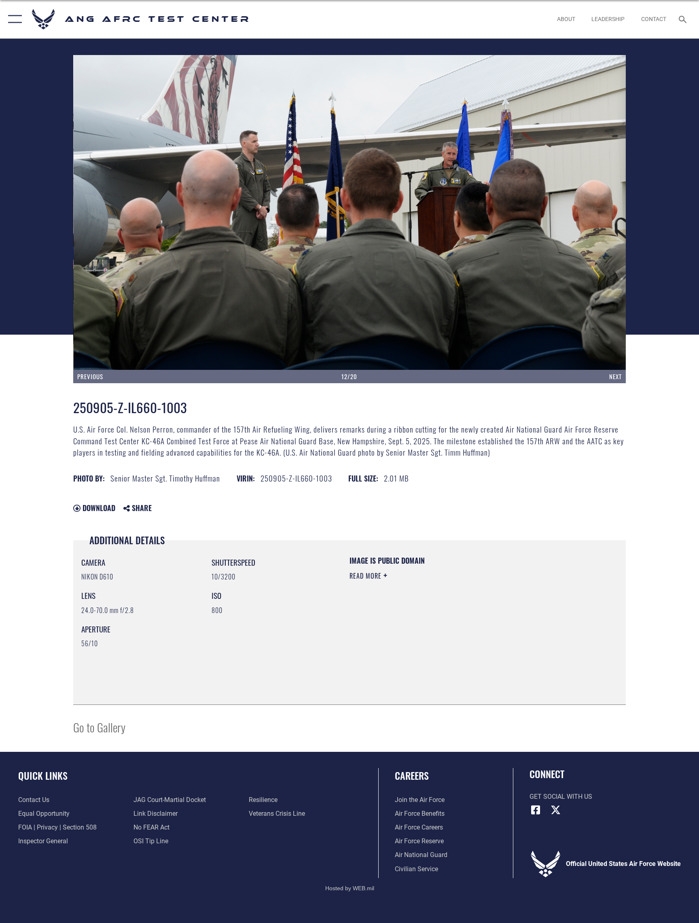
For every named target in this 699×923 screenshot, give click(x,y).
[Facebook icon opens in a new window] (536, 810)
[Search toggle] (683, 19)
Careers (412, 775)
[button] (13, 19)
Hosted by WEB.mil (349, 888)
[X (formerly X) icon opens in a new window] (556, 810)
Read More (366, 576)
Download (97, 508)
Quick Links (43, 775)
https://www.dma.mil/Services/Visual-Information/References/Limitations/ (444, 627)
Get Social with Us (561, 796)
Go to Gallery (99, 727)
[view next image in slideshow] (570, 212)
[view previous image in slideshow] (128, 212)
